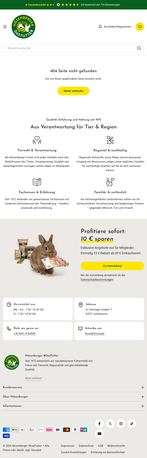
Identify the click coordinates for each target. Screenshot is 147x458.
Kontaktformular (95, 333)
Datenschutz (86, 445)
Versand (36, 450)
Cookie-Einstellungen (73, 452)
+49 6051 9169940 (24, 333)
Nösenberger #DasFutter (26, 445)
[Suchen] (139, 48)
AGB (100, 445)
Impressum (67, 445)
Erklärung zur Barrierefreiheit (108, 452)
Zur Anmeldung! (112, 265)
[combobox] (73, 48)
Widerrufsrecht (116, 445)
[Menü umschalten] (5, 27)
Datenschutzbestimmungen (97, 279)
